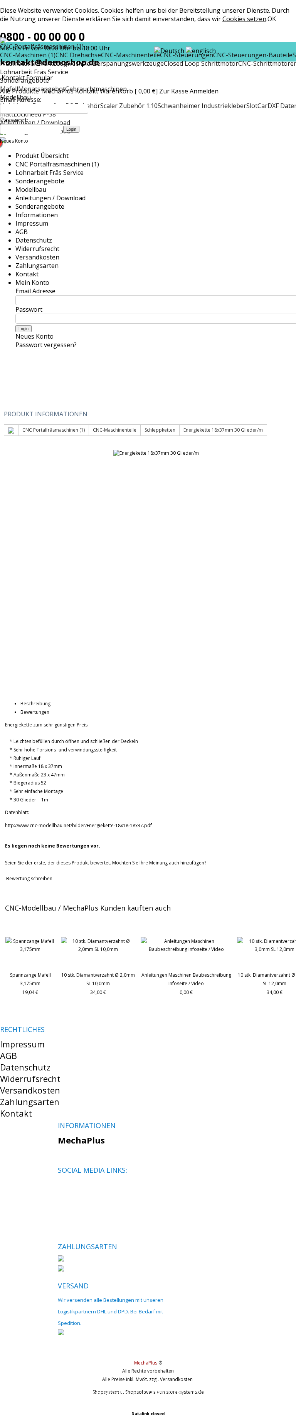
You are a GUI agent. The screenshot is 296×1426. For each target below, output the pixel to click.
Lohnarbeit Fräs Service (34, 72)
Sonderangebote (39, 181)
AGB (21, 232)
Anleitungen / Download (50, 198)
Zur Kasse (173, 91)
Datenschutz (33, 240)
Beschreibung (35, 703)
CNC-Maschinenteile (114, 430)
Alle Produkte (20, 91)
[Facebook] (63, 1188)
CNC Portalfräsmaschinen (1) (57, 164)
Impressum (31, 223)
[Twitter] (76, 1188)
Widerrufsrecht (37, 248)
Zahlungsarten (37, 265)
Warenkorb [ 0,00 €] (129, 91)
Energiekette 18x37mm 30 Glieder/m (223, 430)
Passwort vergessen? (46, 345)
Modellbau (30, 189)
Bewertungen (34, 712)
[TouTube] (89, 1188)
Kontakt (86, 91)
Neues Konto (14, 141)
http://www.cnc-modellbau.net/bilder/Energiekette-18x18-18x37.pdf (78, 825)
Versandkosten (37, 257)
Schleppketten (160, 430)
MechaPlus (58, 91)
